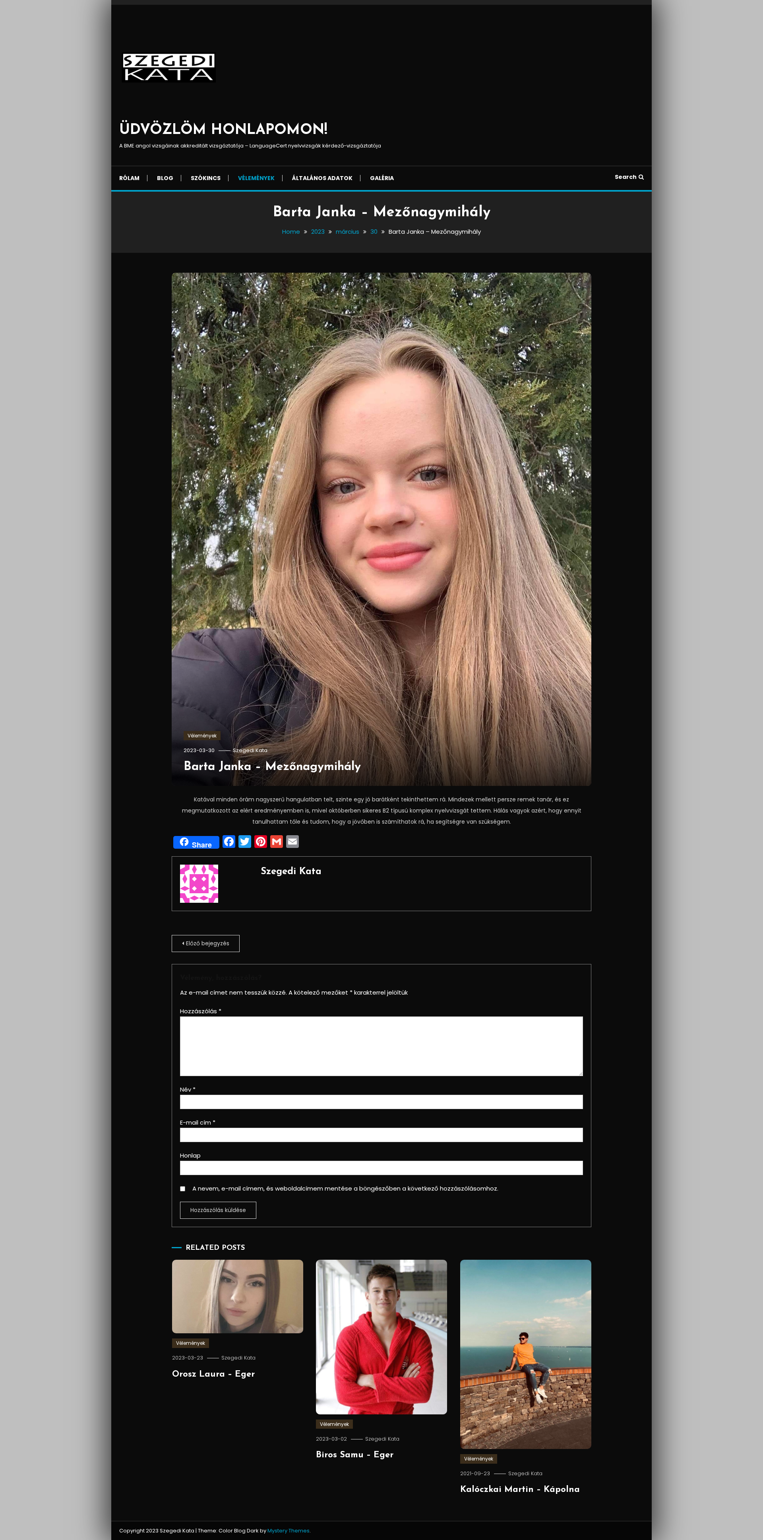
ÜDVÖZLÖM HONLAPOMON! (223, 130)
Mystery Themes (288, 1530)
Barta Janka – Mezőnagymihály (272, 767)
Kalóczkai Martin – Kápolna (520, 1489)
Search (626, 177)
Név (188, 1089)
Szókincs (206, 178)
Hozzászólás (200, 1011)
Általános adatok (322, 178)
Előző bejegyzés (207, 943)
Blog (165, 178)
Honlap (190, 1155)
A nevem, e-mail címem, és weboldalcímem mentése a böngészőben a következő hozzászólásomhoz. (345, 1188)
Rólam (129, 178)
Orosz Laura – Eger (213, 1374)
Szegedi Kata (250, 750)
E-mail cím (197, 1122)
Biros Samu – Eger (354, 1455)
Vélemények (256, 178)
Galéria (382, 178)
